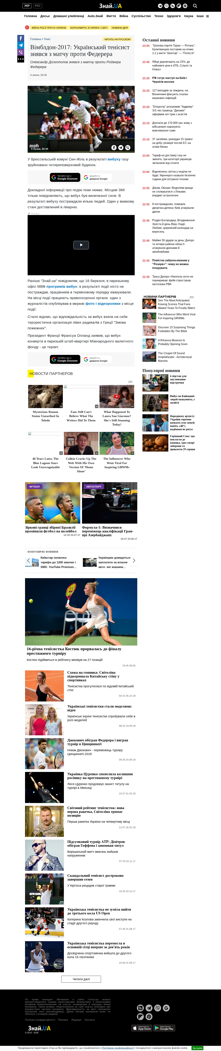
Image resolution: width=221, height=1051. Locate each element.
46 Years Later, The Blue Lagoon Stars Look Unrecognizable (45, 463)
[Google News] (166, 1008)
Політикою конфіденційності (118, 1048)
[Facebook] (20, 38)
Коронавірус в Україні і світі (89, 27)
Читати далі (81, 979)
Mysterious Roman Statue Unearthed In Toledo (45, 416)
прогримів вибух (61, 286)
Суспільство (141, 16)
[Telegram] (160, 6)
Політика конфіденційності (40, 1019)
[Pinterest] (185, 6)
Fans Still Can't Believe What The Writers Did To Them (81, 416)
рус (38, 5)
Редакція (76, 1019)
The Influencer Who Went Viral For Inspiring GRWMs (116, 463)
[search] (195, 5)
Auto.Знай (95, 16)
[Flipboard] (179, 6)
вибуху (114, 159)
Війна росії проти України (49, 27)
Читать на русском (117, 39)
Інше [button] (201, 16)
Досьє (45, 16)
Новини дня (120, 27)
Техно (158, 16)
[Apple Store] (142, 1027)
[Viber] (166, 6)
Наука (188, 16)
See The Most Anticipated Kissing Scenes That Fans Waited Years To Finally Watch (176, 304)
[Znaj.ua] (110, 6)
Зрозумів (197, 1048)
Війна (123, 16)
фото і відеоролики (103, 303)
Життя (111, 16)
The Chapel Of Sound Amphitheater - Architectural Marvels (175, 357)
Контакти (90, 1019)
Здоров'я (174, 16)
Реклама (63, 1019)
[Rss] (172, 6)
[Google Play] (164, 1027)
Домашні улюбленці (68, 16)
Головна (30, 16)
